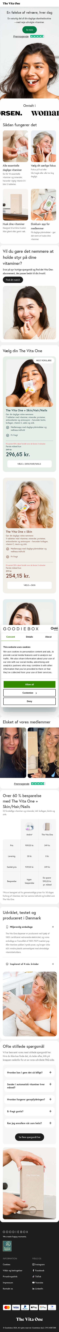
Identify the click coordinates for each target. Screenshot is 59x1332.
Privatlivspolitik (10, 1276)
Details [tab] (29, 637)
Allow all (29, 684)
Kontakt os (8, 1288)
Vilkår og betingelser (12, 1270)
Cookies (6, 1264)
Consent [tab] (10, 637)
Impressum (8, 1282)
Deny (29, 701)
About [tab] (48, 637)
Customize (27, 693)
